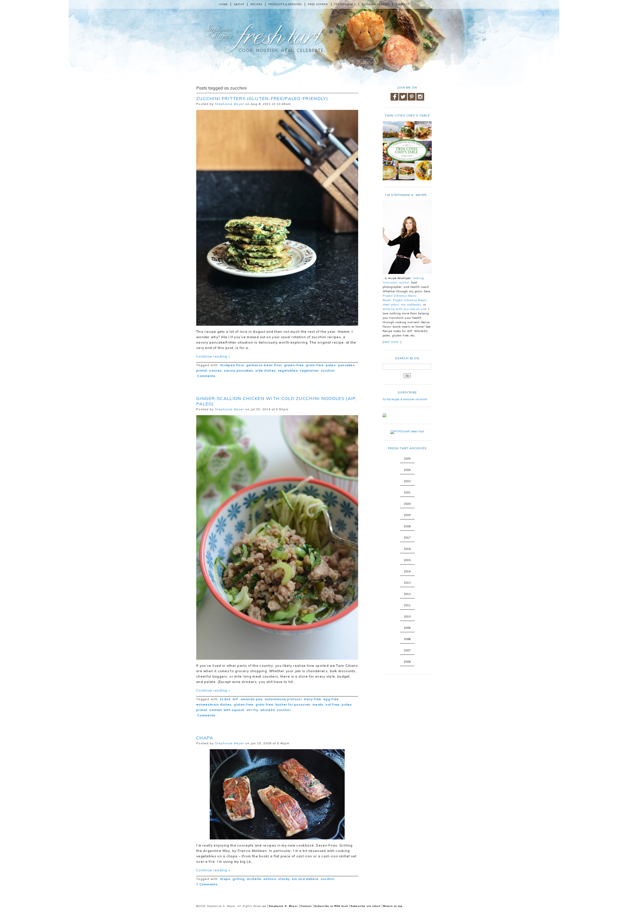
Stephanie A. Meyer (283, 906)
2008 (407, 639)
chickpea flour (232, 365)
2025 (407, 458)
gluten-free (294, 365)
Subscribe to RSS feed (331, 906)
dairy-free (312, 699)
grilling (239, 879)
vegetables (288, 370)
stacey (284, 879)
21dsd (225, 699)
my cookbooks (411, 304)
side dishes (265, 370)
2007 (407, 650)
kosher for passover (293, 704)
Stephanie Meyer (229, 104)
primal (201, 370)
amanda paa (252, 699)
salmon (269, 879)
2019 (407, 515)
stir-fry (252, 710)
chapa (225, 879)
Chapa (204, 738)
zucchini (328, 370)
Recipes (256, 4)
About (239, 4)
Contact (402, 4)
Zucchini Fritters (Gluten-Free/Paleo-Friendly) (262, 98)
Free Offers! (318, 4)
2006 (407, 661)
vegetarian (309, 370)
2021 (407, 492)
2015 (407, 560)
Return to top (393, 906)
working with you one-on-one (404, 309)
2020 (407, 503)
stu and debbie (305, 879)
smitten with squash (226, 710)
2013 (407, 582)
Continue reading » (213, 356)
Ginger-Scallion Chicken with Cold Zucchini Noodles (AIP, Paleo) (276, 401)
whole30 (267, 710)
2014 (407, 571)
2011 (407, 605)
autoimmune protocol (283, 699)
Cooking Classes (376, 4)
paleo (331, 365)
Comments (206, 376)
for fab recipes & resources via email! (405, 399)
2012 (407, 594)
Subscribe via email (366, 906)
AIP (235, 699)
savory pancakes (238, 370)
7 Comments (207, 884)
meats (318, 704)
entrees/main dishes (214, 704)
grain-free (315, 365)
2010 (407, 616)
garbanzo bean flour (264, 365)
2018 (407, 526)
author (404, 282)
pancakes (346, 365)
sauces (215, 370)
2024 (407, 470)
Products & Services (285, 4)
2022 (407, 481)
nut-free (333, 704)
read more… (392, 342)
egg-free (331, 699)
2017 (407, 537)
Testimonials (345, 4)
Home (223, 4)
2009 (407, 628)
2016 (407, 549)
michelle (254, 879)
